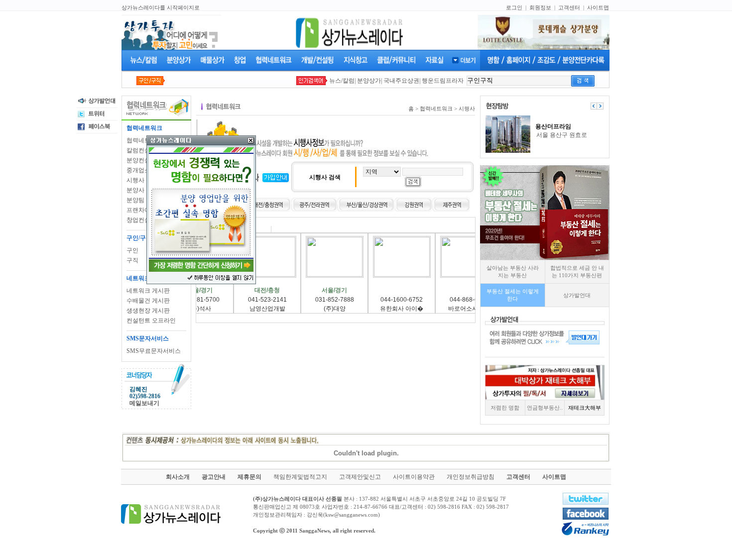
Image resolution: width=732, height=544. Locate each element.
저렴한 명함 (504, 408)
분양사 (135, 190)
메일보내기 (144, 403)
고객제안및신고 (360, 476)
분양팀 (135, 200)
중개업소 (138, 170)
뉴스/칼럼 (342, 80)
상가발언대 (577, 295)
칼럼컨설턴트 (144, 150)
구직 (132, 260)
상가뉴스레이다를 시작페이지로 (161, 7)
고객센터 (569, 7)
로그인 (514, 7)
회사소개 (178, 476)
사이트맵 (598, 7)
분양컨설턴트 (144, 160)
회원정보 (540, 7)
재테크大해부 (584, 408)
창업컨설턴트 (144, 220)
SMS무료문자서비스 (153, 350)
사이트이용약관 (414, 476)
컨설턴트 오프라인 (151, 320)
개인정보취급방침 (470, 476)
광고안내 (214, 476)
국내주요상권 (401, 80)
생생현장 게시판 (148, 310)
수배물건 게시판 (148, 300)
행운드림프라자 (443, 80)
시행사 (135, 180)
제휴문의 (249, 476)
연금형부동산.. (545, 408)
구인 (132, 250)
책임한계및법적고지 (300, 476)
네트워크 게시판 (148, 290)
